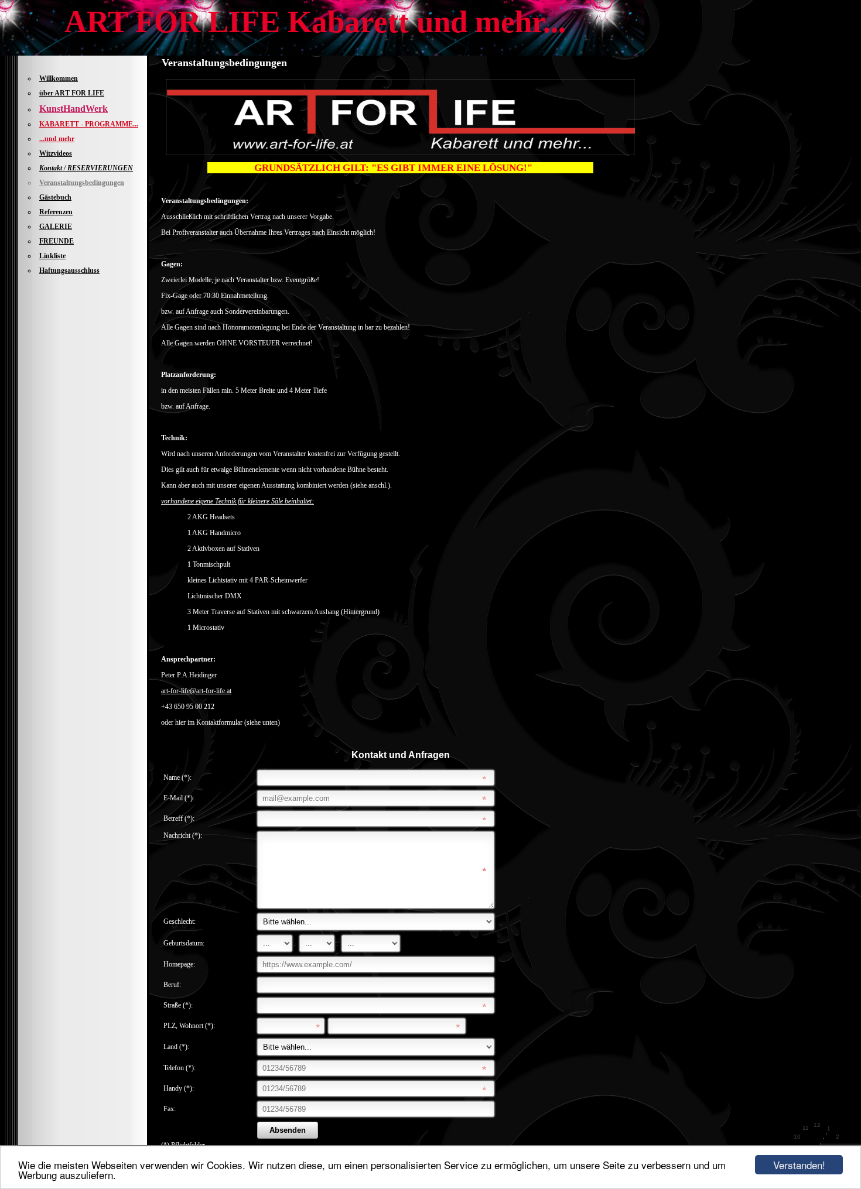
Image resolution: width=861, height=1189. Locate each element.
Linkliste (52, 256)
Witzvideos (55, 153)
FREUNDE (56, 241)
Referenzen (56, 212)
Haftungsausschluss (69, 270)
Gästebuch (55, 197)
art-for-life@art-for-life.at (196, 691)
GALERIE (55, 226)
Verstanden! (799, 1164)
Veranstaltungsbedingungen (81, 183)
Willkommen (58, 78)
